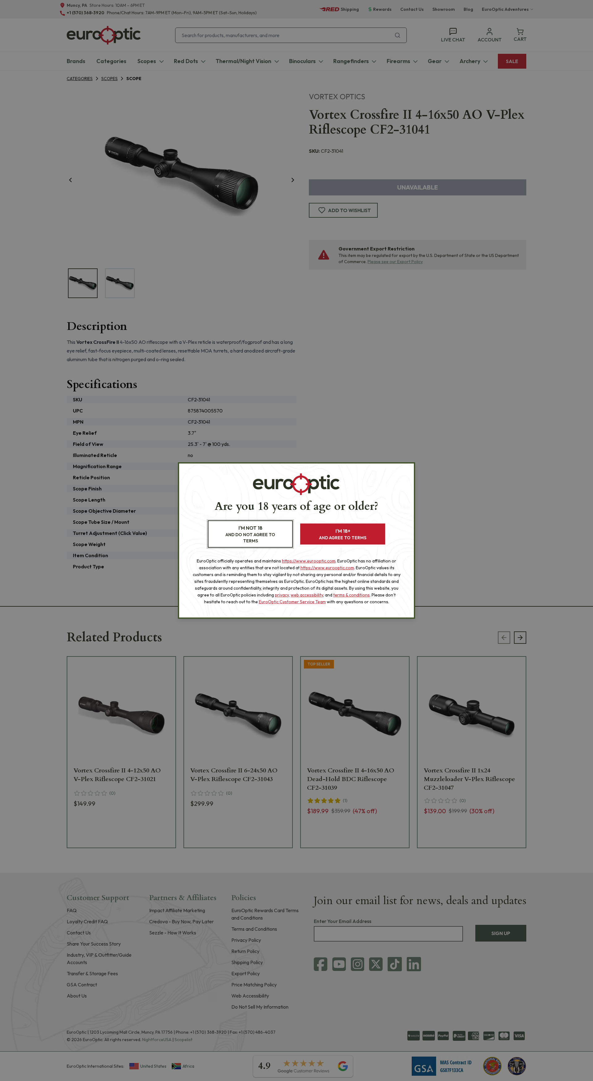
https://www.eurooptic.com (308, 561)
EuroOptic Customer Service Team (292, 602)
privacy (282, 595)
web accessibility (307, 595)
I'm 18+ (342, 534)
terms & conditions (351, 595)
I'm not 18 (250, 534)
